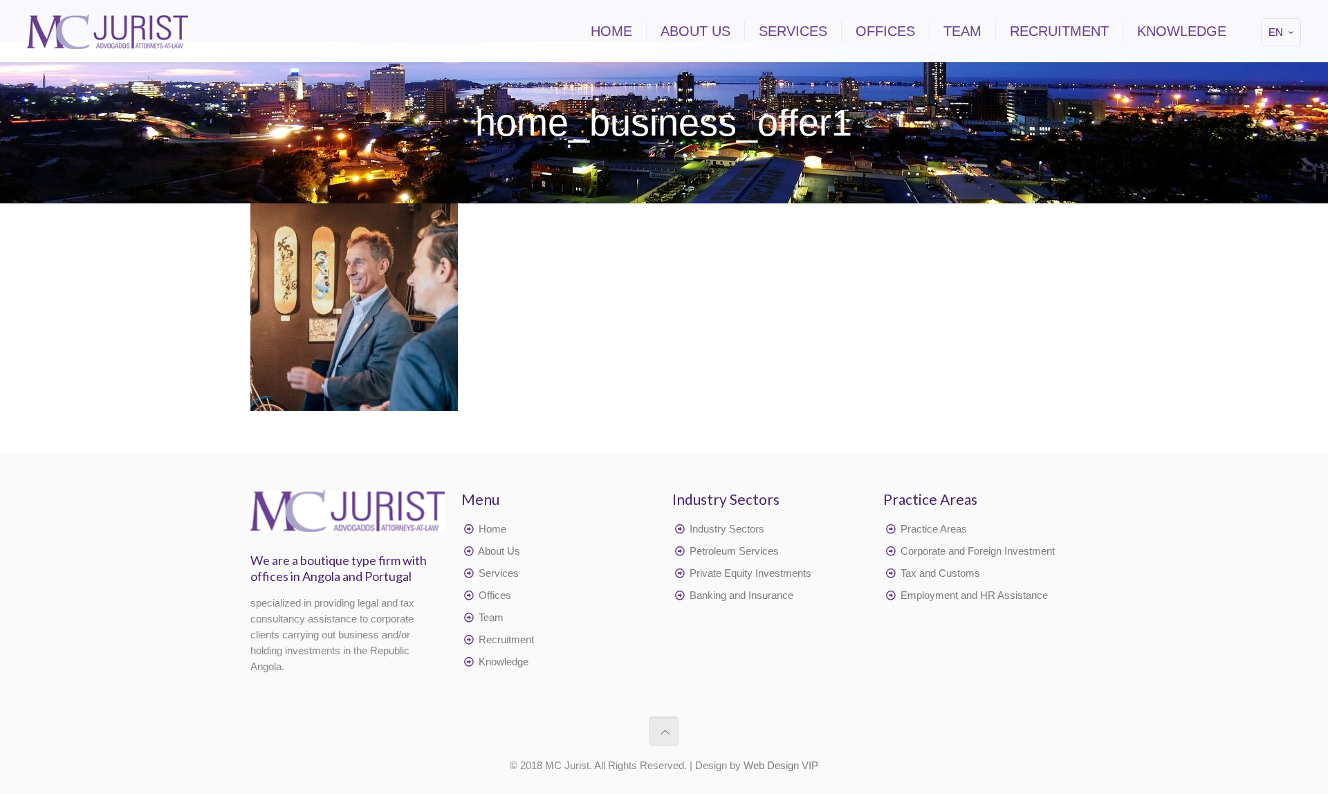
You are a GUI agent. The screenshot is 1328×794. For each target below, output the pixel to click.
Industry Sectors (727, 529)
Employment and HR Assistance (974, 595)
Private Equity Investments (750, 573)
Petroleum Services (734, 551)
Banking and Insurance (741, 595)
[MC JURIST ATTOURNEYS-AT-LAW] (107, 31)
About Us (499, 551)
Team (491, 617)
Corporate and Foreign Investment (978, 551)
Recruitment (506, 639)
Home (492, 529)
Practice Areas (934, 529)
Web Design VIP (781, 765)
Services (499, 573)
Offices (495, 595)
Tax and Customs (940, 573)
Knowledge (503, 661)
